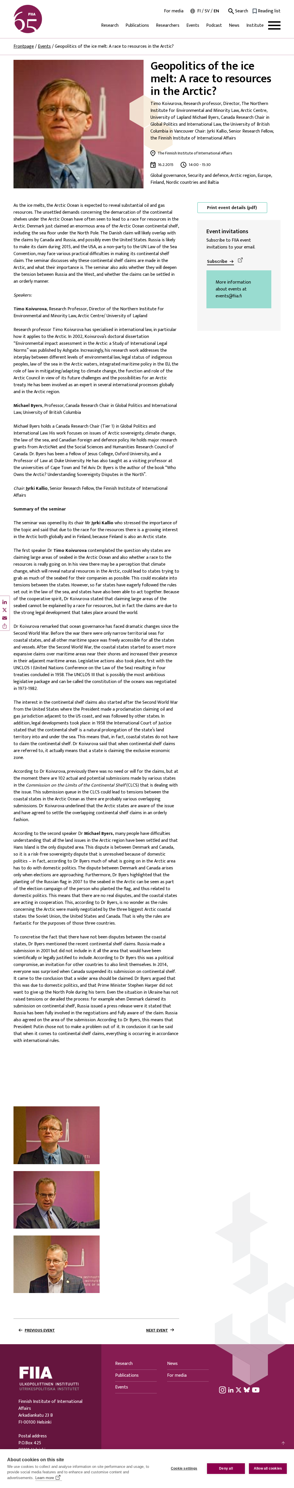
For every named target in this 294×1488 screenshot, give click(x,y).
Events (192, 25)
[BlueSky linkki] (247, 1389)
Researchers (167, 25)
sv (207, 11)
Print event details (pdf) (232, 208)
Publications (137, 25)
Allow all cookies (268, 1468)
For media (173, 11)
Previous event (40, 1330)
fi (199, 11)
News (234, 25)
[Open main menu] (274, 25)
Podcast (214, 25)
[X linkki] (238, 1389)
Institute (255, 25)
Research (110, 25)
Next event (157, 1330)
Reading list (269, 11)
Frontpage (23, 46)
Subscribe (217, 261)
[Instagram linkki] (222, 1389)
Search (241, 11)
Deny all (226, 1468)
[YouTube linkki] (256, 1389)
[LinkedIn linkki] (230, 1389)
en (216, 11)
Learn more (44, 1478)
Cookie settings (184, 1468)
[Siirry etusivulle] (41, 19)
